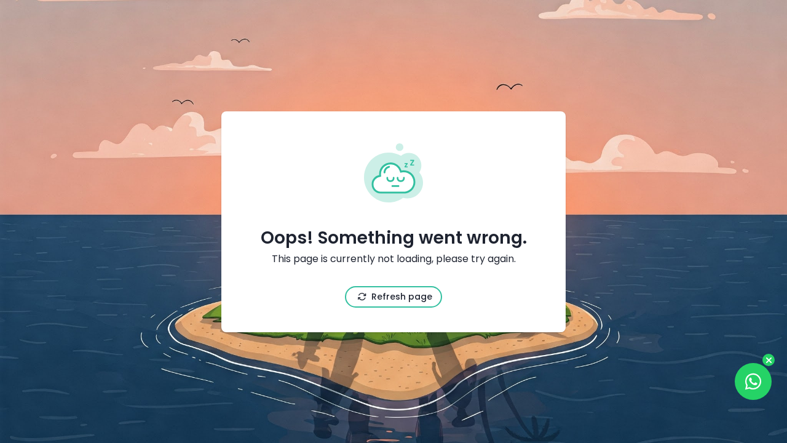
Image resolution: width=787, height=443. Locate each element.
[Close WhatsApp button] (768, 360)
